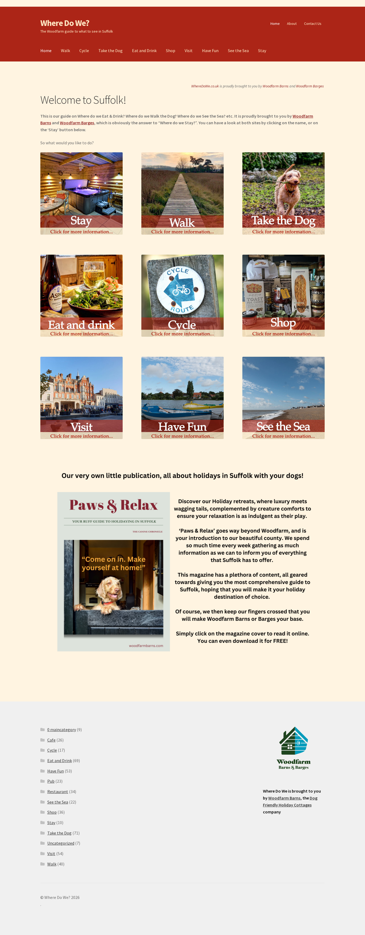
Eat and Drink (144, 50)
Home (275, 23)
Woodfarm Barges (310, 86)
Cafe (51, 740)
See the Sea (238, 50)
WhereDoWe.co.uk (205, 86)
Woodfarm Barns (276, 86)
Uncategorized (60, 843)
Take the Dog (110, 50)
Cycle (84, 50)
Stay (262, 50)
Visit (189, 50)
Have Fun (210, 50)
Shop (170, 50)
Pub (51, 781)
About (292, 23)
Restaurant (57, 791)
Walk (65, 50)
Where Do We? (64, 23)
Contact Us (312, 23)
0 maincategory (61, 729)
